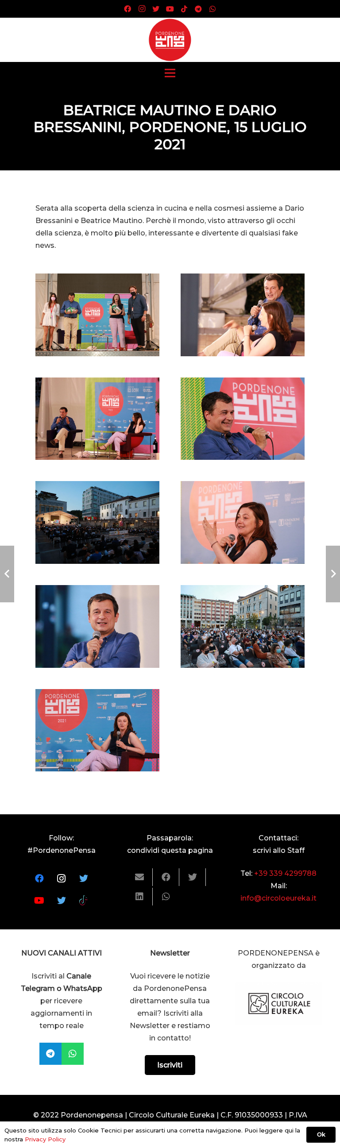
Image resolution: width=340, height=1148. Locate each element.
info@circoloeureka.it (278, 898)
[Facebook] (127, 9)
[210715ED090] (97, 315)
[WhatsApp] (212, 9)
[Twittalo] (192, 877)
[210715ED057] (243, 419)
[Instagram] (142, 9)
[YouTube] (170, 9)
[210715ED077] (243, 315)
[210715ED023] (97, 626)
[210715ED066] (97, 522)
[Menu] (170, 73)
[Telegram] (198, 9)
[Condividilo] (166, 877)
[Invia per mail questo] (139, 877)
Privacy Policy (45, 1139)
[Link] (170, 40)
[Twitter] (156, 9)
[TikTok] (184, 9)
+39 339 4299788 (285, 873)
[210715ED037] (243, 626)
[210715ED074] (97, 419)
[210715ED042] (243, 522)
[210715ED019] (97, 730)
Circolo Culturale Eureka (172, 1115)
